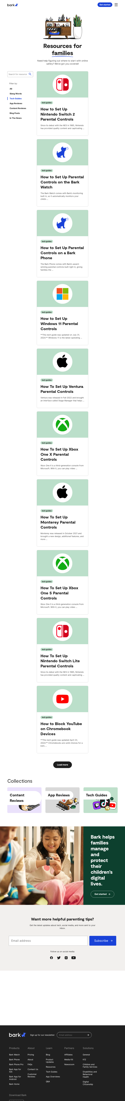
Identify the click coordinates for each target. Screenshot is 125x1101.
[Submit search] (30, 74)
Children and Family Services (90, 1065)
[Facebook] (51, 958)
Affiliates (68, 1054)
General (86, 1054)
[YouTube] (73, 958)
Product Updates (50, 1060)
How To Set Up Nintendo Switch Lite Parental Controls (60, 660)
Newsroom (69, 1064)
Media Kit (68, 1059)
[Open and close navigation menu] (116, 4)
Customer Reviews (32, 1075)
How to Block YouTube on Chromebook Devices (61, 728)
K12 (84, 1059)
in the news (16, 118)
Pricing (31, 1054)
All (11, 89)
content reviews (18, 108)
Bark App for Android (15, 1077)
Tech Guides (51, 1071)
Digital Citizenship (88, 1082)
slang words (16, 93)
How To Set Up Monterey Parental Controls (58, 522)
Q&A (48, 1081)
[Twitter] (59, 958)
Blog (48, 1054)
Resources (50, 1067)
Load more (62, 764)
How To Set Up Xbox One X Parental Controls (59, 454)
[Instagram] (66, 958)
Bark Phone (14, 1059)
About (30, 1059)
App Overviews (53, 1076)
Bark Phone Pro (16, 1064)
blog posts (15, 113)
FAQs (30, 1064)
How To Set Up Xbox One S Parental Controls (59, 592)
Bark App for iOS (15, 1070)
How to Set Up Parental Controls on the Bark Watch (62, 181)
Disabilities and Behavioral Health (90, 1074)
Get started (104, 4)
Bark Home (14, 1084)
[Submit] (88, 1035)
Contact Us (33, 1069)
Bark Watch (14, 1054)
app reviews (16, 103)
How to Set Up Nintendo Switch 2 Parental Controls (58, 114)
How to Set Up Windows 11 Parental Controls (59, 323)
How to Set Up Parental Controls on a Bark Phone (62, 252)
